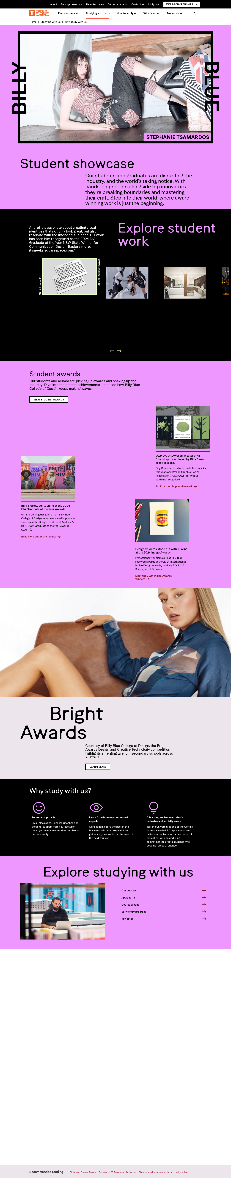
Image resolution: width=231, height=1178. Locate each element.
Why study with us (76, 21)
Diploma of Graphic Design (83, 1172)
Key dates (127, 918)
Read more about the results (38, 536)
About (53, 4)
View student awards (48, 399)
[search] (194, 14)
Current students (118, 4)
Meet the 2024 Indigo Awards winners (153, 577)
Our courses (128, 890)
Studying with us (96, 13)
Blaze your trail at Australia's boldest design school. (164, 1172)
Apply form (128, 897)
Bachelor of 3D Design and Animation (117, 1172)
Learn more (97, 766)
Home (33, 21)
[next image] (119, 350)
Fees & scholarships (179, 4)
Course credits (130, 904)
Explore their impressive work (174, 486)
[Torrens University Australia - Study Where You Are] (39, 13)
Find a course (67, 13)
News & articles (95, 4)
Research (173, 13)
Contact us (137, 4)
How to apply (125, 13)
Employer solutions (71, 4)
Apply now (153, 4)
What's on (150, 13)
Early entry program (133, 911)
